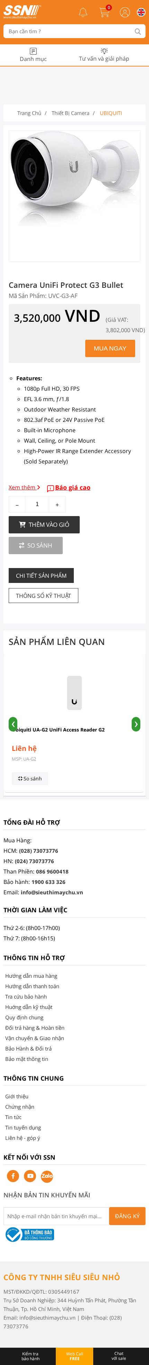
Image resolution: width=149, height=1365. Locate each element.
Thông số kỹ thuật (43, 596)
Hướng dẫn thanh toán (32, 986)
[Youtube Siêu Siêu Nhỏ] (30, 1176)
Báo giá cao (72, 487)
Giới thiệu (16, 1096)
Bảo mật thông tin (26, 1058)
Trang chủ (29, 112)
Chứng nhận (19, 1106)
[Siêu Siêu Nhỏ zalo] (47, 1177)
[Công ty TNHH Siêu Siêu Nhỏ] (22, 17)
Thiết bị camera (70, 112)
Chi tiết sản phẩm (41, 575)
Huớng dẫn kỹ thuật (28, 1006)
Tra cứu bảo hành (26, 996)
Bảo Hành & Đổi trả (28, 1048)
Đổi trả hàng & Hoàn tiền (34, 1027)
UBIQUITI (111, 112)
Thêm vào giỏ (48, 525)
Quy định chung (24, 1017)
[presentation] (13, 724)
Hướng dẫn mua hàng (31, 975)
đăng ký (127, 1216)
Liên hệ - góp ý (22, 1137)
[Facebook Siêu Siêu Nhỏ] (13, 1176)
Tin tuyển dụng (23, 1127)
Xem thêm (23, 487)
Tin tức (13, 1117)
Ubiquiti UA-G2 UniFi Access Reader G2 (58, 729)
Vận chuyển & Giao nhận (34, 1038)
